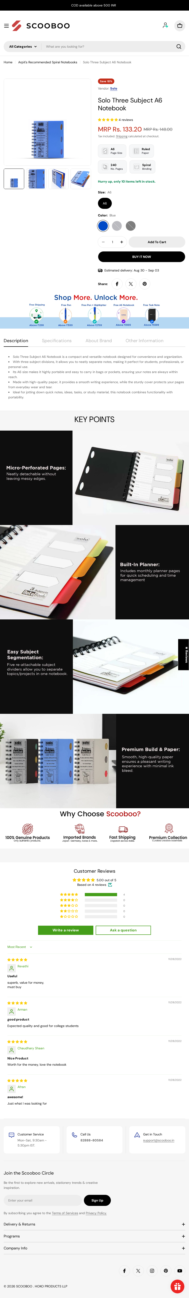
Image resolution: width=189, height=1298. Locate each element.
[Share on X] (130, 283)
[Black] (131, 226)
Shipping (121, 136)
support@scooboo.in (158, 1140)
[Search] (179, 46)
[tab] (16, 342)
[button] (108, 120)
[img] (17, 960)
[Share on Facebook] (117, 283)
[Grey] (117, 226)
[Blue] (103, 226)
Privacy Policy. (96, 1213)
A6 (105, 203)
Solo (113, 88)
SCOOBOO (24, 1286)
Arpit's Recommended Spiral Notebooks (47, 62)
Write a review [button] (66, 930)
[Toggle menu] (6, 26)
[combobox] (94, 46)
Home (8, 62)
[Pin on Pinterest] (144, 283)
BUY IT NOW (141, 257)
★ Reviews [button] (187, 654)
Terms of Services (65, 1213)
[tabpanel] (94, 377)
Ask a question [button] (123, 930)
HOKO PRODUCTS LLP (51, 1286)
